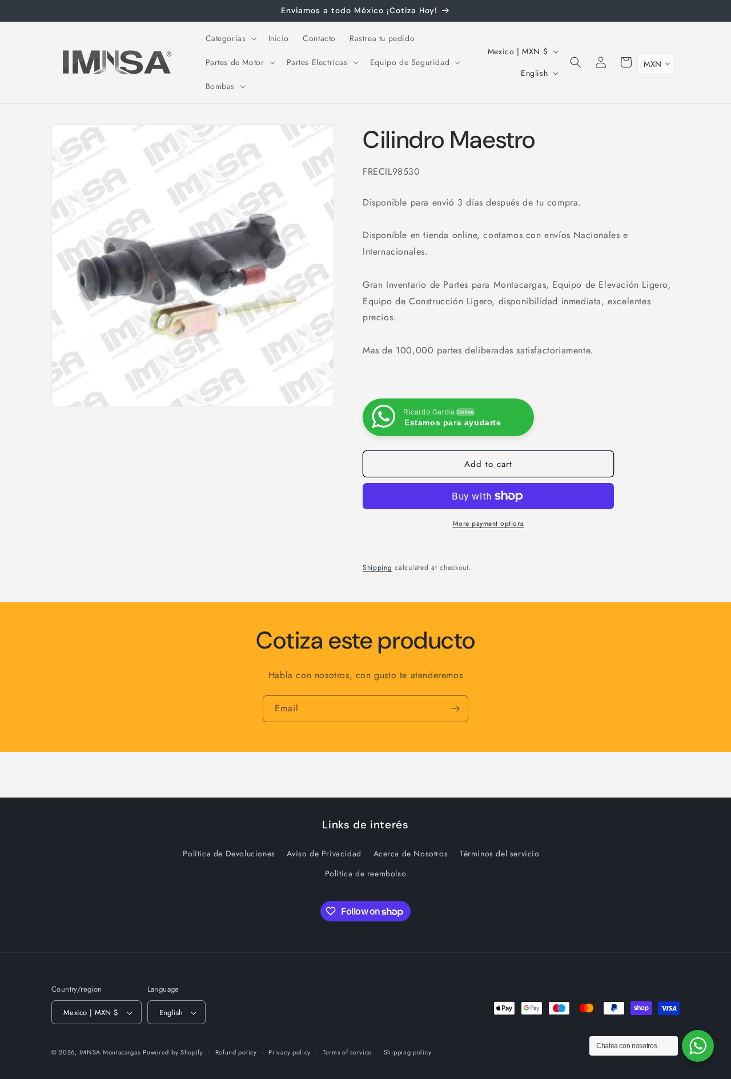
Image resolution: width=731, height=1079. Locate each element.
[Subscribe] (455, 708)
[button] (230, 38)
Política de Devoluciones (229, 853)
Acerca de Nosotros (410, 853)
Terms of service (347, 1052)
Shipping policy (408, 1052)
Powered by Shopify (173, 1052)
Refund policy (236, 1052)
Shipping (377, 567)
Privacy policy (289, 1052)
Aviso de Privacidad (324, 853)
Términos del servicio (500, 853)
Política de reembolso (366, 873)
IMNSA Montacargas (109, 1052)
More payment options (488, 523)
